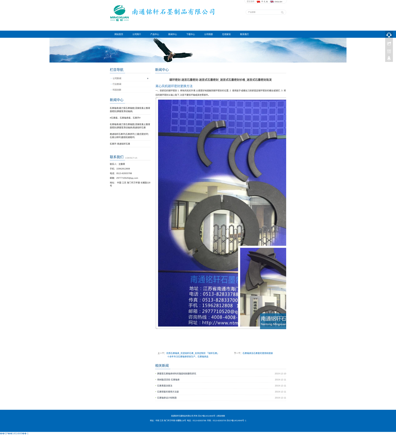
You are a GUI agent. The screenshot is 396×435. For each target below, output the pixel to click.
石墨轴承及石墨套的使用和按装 (258, 353)
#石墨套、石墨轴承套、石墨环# (125, 118)
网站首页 (118, 34)
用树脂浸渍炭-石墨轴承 (168, 379)
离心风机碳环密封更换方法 (174, 86)
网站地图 (221, 416)
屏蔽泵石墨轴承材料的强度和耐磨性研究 (176, 373)
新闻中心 (172, 34)
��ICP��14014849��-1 (14, 433)
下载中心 (190, 34)
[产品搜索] (282, 11)
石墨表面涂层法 (165, 385)
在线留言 (226, 34)
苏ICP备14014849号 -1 (236, 421)
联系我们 (244, 34)
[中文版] (262, 1)
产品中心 (154, 34)
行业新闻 (117, 84)
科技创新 (117, 90)
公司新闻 (117, 78)
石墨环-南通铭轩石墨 (120, 144)
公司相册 (208, 34)
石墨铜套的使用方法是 (168, 391)
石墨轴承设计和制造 (167, 397)
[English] (276, 1)
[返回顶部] (389, 59)
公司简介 (136, 34)
